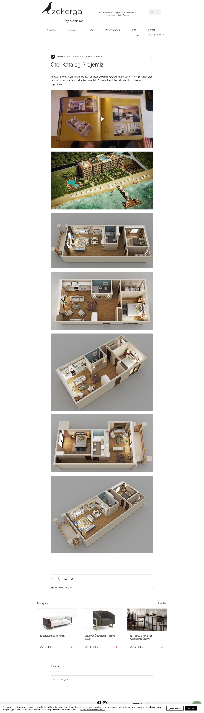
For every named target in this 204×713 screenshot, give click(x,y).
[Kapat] (200, 708)
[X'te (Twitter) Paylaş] (58, 579)
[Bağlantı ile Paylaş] (72, 579)
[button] (137, 35)
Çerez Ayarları (175, 708)
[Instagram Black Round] (105, 703)
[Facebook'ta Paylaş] (52, 579)
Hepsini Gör (162, 603)
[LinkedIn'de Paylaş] (65, 579)
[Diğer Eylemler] (151, 56)
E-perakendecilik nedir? (52, 636)
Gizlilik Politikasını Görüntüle (92, 709)
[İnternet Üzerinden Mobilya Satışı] (102, 620)
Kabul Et (191, 708)
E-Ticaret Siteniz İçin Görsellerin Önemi (141, 637)
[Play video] (102, 119)
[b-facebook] (99, 703)
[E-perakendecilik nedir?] (57, 620)
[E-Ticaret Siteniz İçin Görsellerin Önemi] (147, 620)
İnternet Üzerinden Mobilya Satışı (100, 637)
